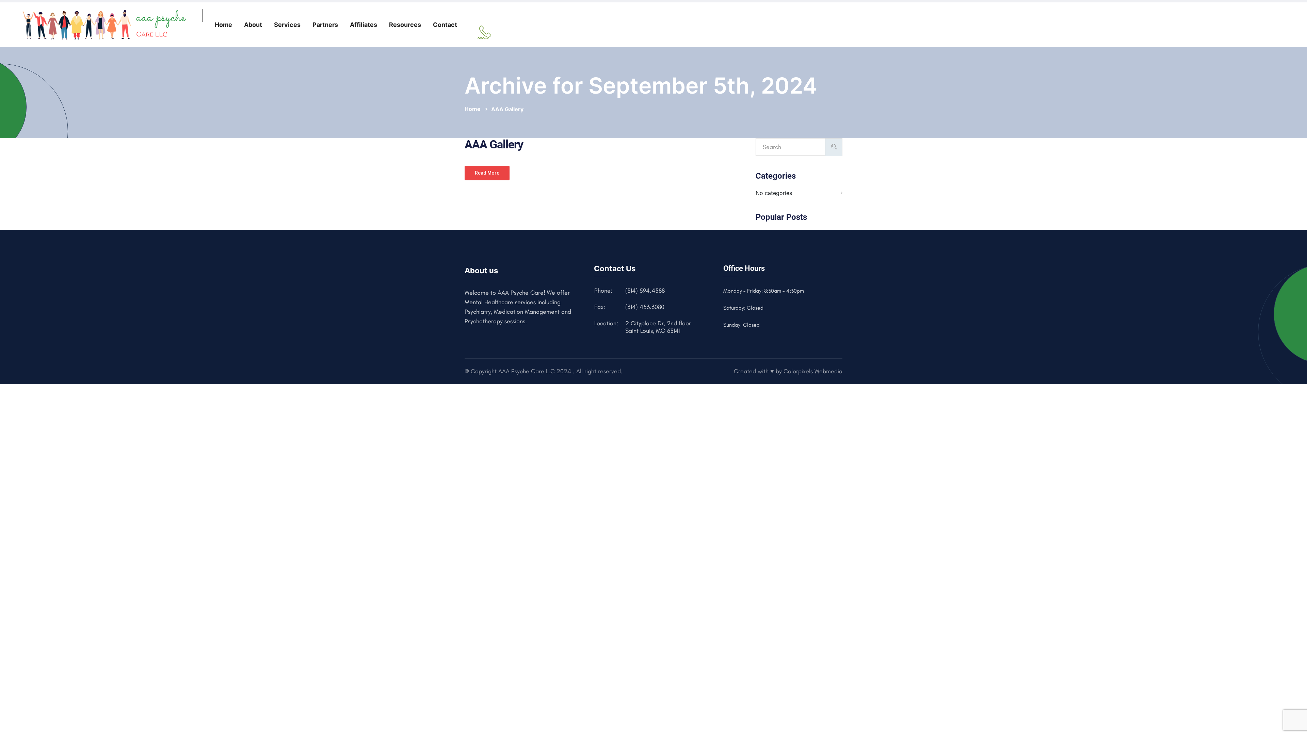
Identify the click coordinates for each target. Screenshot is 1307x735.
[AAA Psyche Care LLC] (106, 24)
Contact (445, 24)
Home (223, 24)
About (253, 24)
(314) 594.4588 (645, 290)
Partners (325, 24)
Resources (405, 24)
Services (287, 24)
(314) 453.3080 (644, 307)
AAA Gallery (507, 109)
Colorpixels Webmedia (813, 371)
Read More (487, 173)
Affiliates (363, 24)
